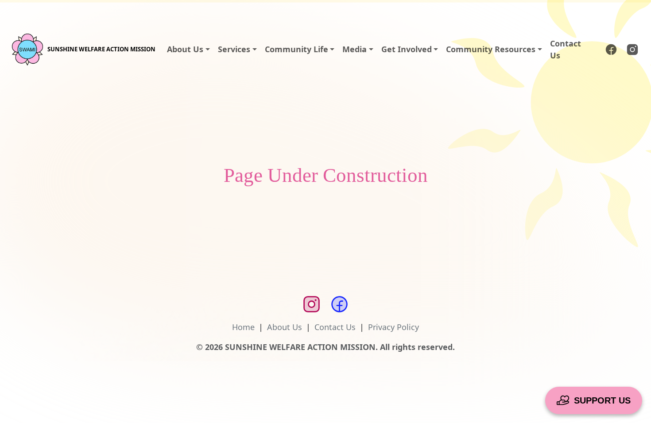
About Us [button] (185, 49)
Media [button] (354, 49)
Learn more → (463, 13)
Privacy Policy (393, 327)
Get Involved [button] (406, 49)
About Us (284, 327)
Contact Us (565, 49)
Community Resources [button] (490, 49)
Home (243, 327)
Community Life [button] (296, 49)
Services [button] (234, 49)
